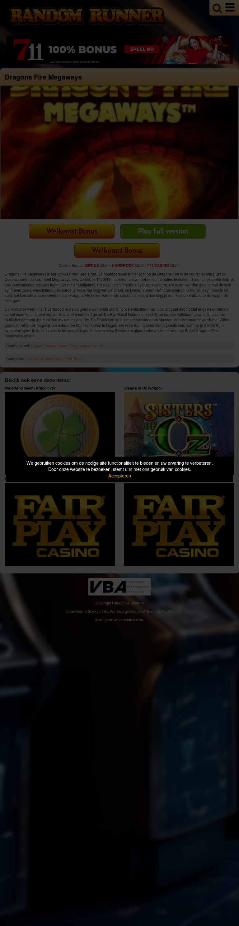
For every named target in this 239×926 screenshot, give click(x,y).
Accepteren (119, 475)
